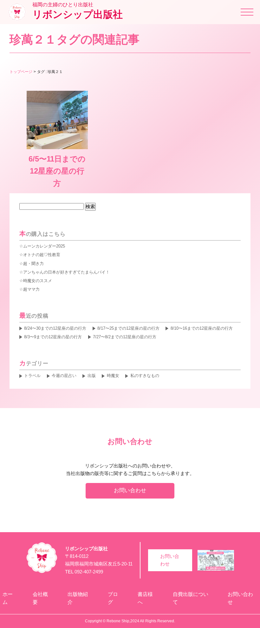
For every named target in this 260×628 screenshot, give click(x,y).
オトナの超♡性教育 (41, 254)
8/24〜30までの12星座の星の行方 (55, 328)
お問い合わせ (130, 490)
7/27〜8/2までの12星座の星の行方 (124, 336)
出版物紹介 (78, 598)
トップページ (21, 71)
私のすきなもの (144, 375)
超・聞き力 (33, 263)
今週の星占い (64, 375)
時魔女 (113, 375)
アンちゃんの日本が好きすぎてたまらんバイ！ (66, 272)
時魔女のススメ (37, 280)
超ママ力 (31, 289)
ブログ (113, 598)
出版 (91, 375)
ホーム (8, 598)
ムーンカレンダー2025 (44, 246)
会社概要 (40, 598)
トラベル (32, 375)
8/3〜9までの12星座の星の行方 (53, 336)
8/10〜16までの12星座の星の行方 (201, 328)
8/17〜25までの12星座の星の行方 (128, 328)
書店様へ (145, 598)
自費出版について (190, 598)
